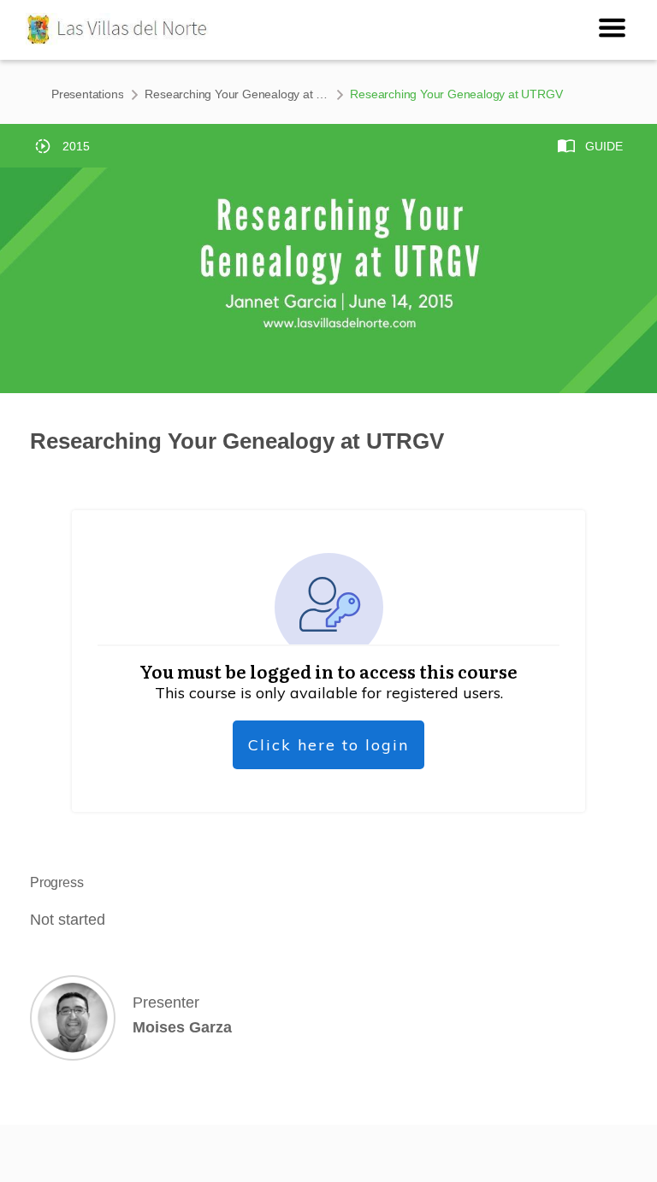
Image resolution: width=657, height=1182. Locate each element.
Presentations (87, 94)
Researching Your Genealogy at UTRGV (236, 94)
